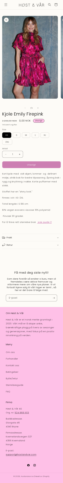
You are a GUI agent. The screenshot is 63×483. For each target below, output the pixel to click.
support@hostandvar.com (21, 454)
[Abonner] (54, 298)
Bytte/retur (12, 378)
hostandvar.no (27, 476)
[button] (6, 4)
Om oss (10, 352)
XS (8, 136)
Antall (5, 148)
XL (46, 136)
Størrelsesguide (14, 385)
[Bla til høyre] (38, 108)
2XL (8, 142)
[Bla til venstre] (25, 108)
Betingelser (12, 372)
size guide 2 (44, 222)
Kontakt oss (12, 365)
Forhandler (12, 358)
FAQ (8, 391)
